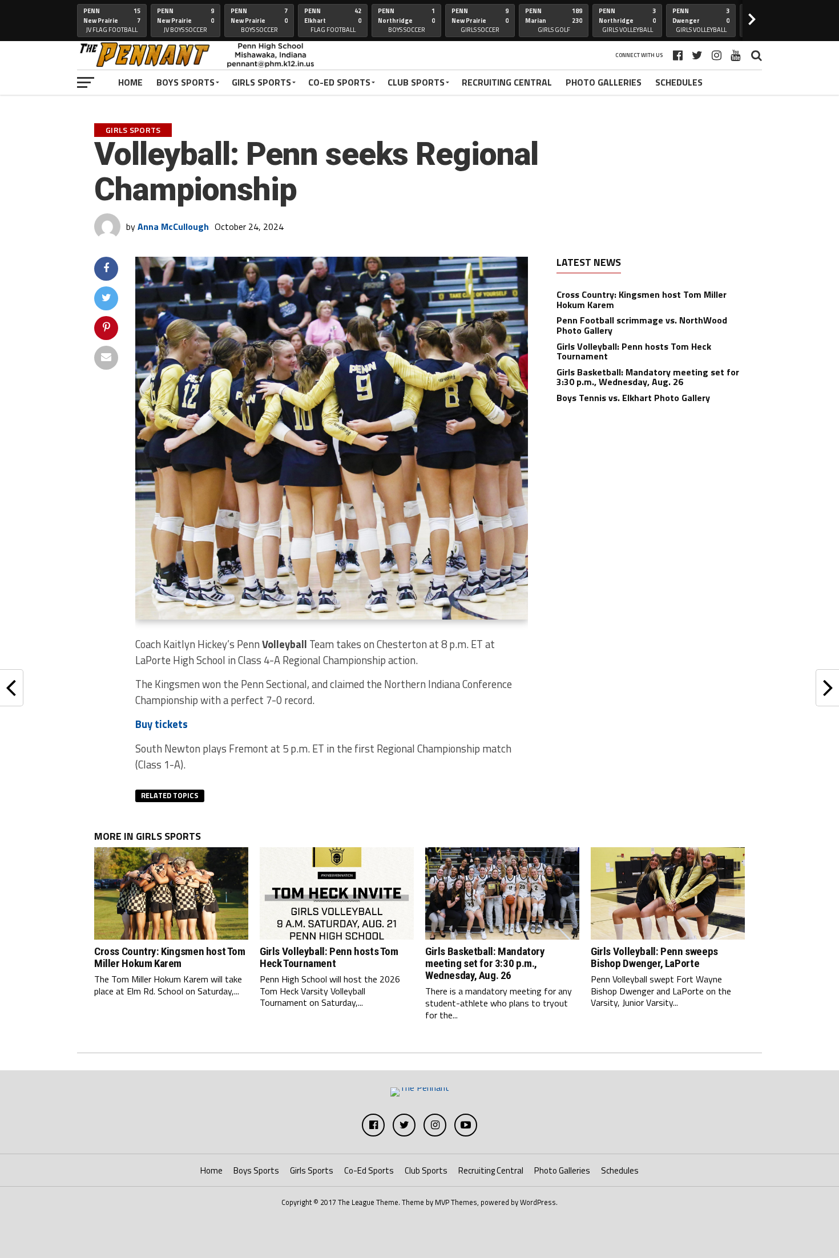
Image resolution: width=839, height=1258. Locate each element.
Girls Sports (261, 82)
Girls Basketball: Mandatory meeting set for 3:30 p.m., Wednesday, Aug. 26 (647, 377)
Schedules (679, 82)
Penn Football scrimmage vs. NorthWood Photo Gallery (641, 325)
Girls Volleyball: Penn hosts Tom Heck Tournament (633, 351)
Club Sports (416, 82)
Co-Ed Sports (339, 82)
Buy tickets (161, 724)
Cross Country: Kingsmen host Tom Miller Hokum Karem (641, 300)
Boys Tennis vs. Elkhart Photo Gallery (633, 397)
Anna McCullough (173, 226)
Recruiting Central (507, 82)
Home (130, 82)
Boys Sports (185, 82)
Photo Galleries (604, 82)
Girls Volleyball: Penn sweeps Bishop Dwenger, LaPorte (654, 957)
